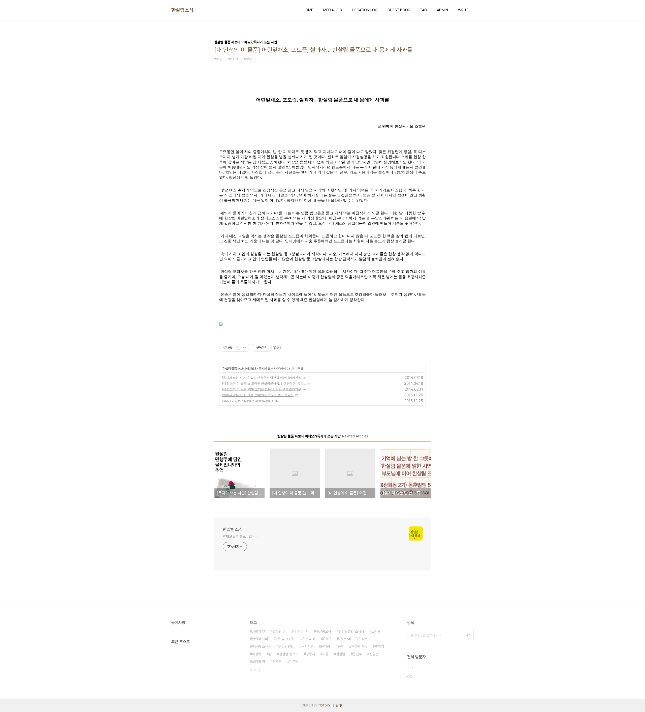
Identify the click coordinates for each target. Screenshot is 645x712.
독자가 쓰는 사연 (269, 368)
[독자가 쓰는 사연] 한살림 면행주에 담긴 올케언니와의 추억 (262, 377)
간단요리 (345, 639)
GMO (327, 639)
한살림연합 (286, 646)
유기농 (375, 631)
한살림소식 (182, 10)
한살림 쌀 (279, 631)
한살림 (340, 654)
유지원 (277, 662)
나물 (325, 654)
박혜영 (379, 646)
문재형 (325, 646)
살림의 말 (258, 631)
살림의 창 (258, 662)
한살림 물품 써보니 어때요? (239, 368)
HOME (308, 10)
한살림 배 (308, 639)
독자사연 (307, 646)
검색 (468, 635)
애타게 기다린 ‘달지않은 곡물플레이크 (247, 401)
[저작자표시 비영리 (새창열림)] (276, 348)
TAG (423, 10)
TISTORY (324, 705)
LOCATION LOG (364, 10)
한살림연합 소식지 (351, 631)
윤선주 (357, 654)
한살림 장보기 (288, 654)
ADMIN (442, 10)
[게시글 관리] (244, 347)
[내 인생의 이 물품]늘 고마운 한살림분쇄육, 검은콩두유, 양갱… (264, 383)
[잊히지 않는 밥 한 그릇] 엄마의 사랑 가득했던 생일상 (258, 395)
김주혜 (293, 662)
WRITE (463, 10)
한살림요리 (323, 631)
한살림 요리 (260, 639)
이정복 (256, 654)
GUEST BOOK (399, 10)
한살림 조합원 (285, 639)
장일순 (373, 654)
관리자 (339, 705)
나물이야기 (300, 631)
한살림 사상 (359, 646)
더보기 (253, 670)
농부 (341, 646)
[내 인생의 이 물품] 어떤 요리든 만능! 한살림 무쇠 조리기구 (261, 389)
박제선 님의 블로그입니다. (241, 536)
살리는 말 (365, 639)
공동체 (310, 654)
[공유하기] (238, 347)
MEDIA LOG (332, 10)
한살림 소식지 (261, 646)
